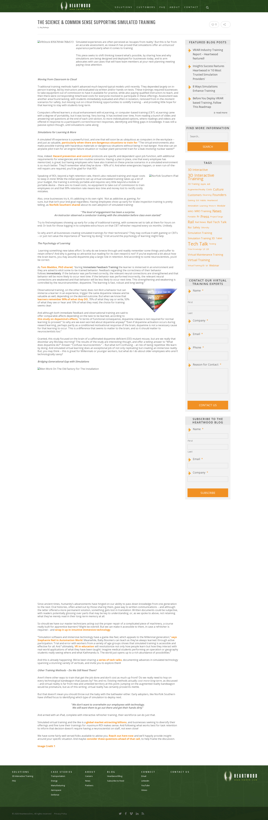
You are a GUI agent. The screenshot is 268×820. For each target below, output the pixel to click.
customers (195, 195)
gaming (191, 200)
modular (221, 205)
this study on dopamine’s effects (58, 319)
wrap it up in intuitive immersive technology (82, 629)
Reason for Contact (207, 364)
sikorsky (205, 227)
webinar (214, 265)
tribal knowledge (195, 249)
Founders (219, 195)
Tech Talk (198, 243)
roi (190, 227)
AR (208, 184)
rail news (200, 222)
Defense (55, 794)
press (205, 216)
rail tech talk (216, 222)
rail (191, 222)
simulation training (200, 233)
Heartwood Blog (114, 776)
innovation (193, 205)
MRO (190, 211)
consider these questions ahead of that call (113, 739)
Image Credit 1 (46, 746)
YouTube (145, 785)
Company (200, 320)
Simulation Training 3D (201, 238)
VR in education (84, 646)
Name (198, 290)
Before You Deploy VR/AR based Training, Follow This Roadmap (208, 103)
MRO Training (202, 211)
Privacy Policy (60, 813)
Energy (54, 781)
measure (212, 206)
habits (203, 200)
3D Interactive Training (201, 177)
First (190, 302)
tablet (219, 238)
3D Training (193, 183)
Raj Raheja (44, 27)
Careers (89, 776)
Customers (146, 7)
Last (190, 313)
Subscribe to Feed (115, 781)
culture (218, 189)
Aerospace (56, 790)
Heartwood (212, 200)
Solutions (124, 7)
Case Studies (61, 772)
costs (209, 189)
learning (204, 205)
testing (212, 243)
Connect (148, 772)
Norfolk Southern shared (64, 205)
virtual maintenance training (205, 254)
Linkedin (145, 781)
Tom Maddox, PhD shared (57, 267)
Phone (198, 347)
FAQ (163, 7)
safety (196, 227)
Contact (191, 7)
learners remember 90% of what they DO (63, 299)
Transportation (58, 776)
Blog (111, 772)
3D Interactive (198, 170)
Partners (89, 785)
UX (207, 249)
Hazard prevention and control (72, 156)
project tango (216, 216)
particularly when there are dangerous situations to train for (99, 142)
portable (192, 216)
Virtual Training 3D (196, 265)
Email (198, 334)
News (87, 781)
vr (207, 265)
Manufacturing (58, 785)
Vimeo (144, 790)
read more (221, 112)
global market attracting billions (106, 722)
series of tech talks (110, 660)
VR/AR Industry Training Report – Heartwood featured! (208, 54)
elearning (207, 194)
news (216, 211)
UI (204, 249)
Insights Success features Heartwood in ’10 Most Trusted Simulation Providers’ (208, 72)
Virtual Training (199, 260)
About (175, 7)
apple (203, 184)
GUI (197, 200)
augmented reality (196, 189)
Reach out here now (121, 735)
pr (198, 216)
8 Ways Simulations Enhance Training (205, 89)
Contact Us (180, 772)
